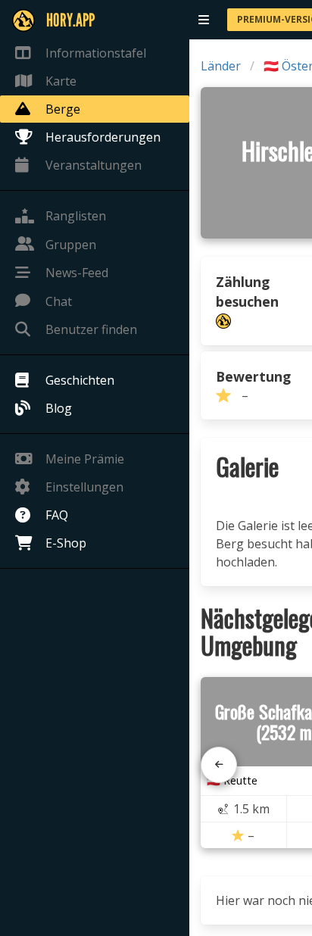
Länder (221, 66)
